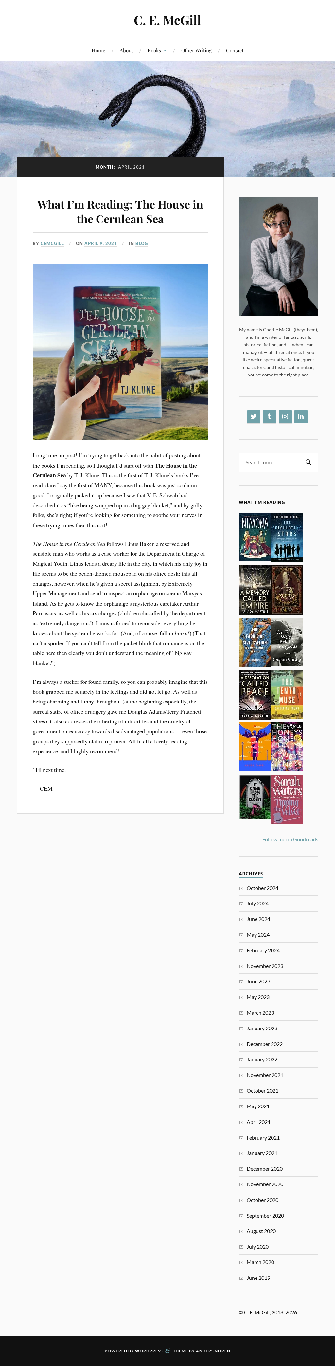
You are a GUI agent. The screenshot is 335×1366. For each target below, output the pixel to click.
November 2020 (265, 1184)
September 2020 (265, 1215)
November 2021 (265, 1075)
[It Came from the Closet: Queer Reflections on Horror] (255, 818)
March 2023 (260, 1013)
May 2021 (258, 1106)
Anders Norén (213, 1350)
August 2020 (261, 1231)
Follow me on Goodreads (290, 839)
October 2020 (262, 1200)
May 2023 (258, 997)
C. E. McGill (167, 19)
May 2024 (258, 935)
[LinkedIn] (301, 416)
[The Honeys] (287, 768)
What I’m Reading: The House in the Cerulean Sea (120, 211)
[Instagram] (285, 416)
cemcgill (52, 243)
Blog (141, 243)
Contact (234, 50)
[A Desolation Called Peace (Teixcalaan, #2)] (255, 717)
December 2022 (265, 1044)
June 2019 (258, 1278)
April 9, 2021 (100, 243)
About (126, 50)
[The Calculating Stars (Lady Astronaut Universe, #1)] (287, 560)
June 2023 (258, 981)
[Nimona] (255, 559)
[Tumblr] (269, 416)
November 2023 (265, 966)
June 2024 (258, 919)
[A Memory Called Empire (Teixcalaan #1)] (255, 613)
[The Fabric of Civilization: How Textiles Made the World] (255, 665)
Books (154, 50)
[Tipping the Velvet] (287, 822)
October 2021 (262, 1090)
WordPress (149, 1350)
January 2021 (262, 1153)
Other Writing (196, 50)
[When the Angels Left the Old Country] (255, 769)
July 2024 (258, 903)
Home (98, 50)
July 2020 (258, 1246)
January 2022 (262, 1059)
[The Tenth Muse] (287, 716)
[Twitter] (253, 416)
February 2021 (263, 1137)
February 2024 (263, 950)
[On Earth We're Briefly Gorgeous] (287, 664)
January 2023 (262, 1028)
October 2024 (262, 888)
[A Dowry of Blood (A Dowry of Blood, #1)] (287, 612)
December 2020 (265, 1168)
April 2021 (259, 1122)
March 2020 (260, 1262)
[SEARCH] (308, 462)
